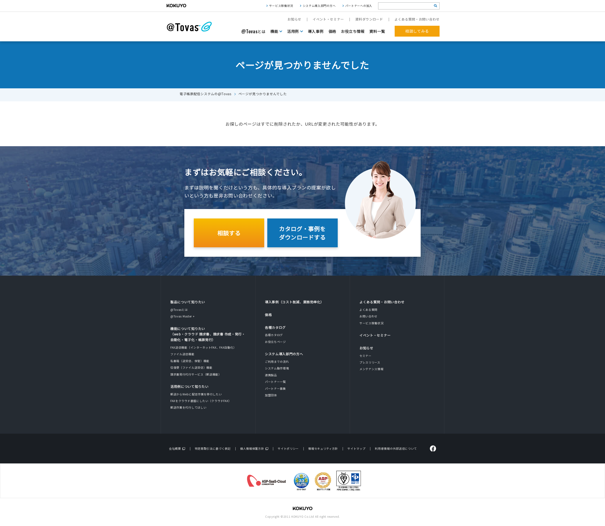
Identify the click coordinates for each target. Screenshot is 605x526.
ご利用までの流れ (277, 361)
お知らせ (294, 19)
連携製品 (271, 375)
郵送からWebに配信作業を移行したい (196, 394)
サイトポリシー (288, 448)
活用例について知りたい (189, 386)
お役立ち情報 (353, 31)
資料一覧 (377, 31)
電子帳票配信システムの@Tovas (206, 93)
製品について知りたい (187, 301)
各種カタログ (275, 327)
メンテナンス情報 (371, 369)
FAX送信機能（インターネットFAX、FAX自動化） (203, 347)
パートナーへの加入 (358, 6)
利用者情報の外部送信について (396, 448)
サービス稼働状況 (281, 6)
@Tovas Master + (182, 316)
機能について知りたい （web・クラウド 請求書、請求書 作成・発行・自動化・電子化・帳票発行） (207, 334)
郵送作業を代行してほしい (188, 407)
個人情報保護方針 (252, 448)
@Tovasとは (179, 310)
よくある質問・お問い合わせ (417, 19)
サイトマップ (356, 448)
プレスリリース (369, 362)
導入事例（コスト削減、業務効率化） (294, 301)
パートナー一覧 (275, 382)
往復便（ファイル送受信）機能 (191, 367)
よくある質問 (368, 310)
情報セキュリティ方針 (323, 448)
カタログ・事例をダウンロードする (302, 232)
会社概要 (175, 448)
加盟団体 (271, 395)
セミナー (365, 356)
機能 (274, 31)
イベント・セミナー (328, 19)
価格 (332, 31)
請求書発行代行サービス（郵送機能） (195, 374)
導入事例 (316, 31)
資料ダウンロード (369, 19)
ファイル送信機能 (182, 354)
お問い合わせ (368, 316)
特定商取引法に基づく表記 (213, 448)
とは (253, 31)
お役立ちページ (275, 342)
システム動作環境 (277, 368)
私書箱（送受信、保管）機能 (189, 361)
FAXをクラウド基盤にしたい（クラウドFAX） (200, 401)
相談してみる (417, 31)
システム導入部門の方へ (319, 6)
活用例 (293, 31)
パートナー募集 (275, 388)
